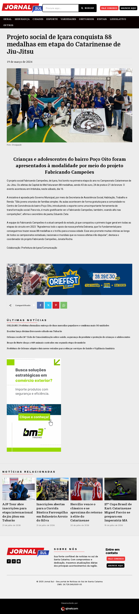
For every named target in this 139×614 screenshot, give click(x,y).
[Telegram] (19, 561)
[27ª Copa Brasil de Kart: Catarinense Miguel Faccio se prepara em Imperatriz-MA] (120, 489)
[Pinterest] (56, 305)
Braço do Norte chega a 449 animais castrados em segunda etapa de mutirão (46, 343)
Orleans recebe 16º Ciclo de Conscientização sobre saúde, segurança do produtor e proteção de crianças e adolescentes (68, 337)
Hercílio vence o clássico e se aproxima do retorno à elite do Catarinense (86, 512)
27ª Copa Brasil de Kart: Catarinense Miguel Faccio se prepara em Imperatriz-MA (118, 512)
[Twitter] (48, 305)
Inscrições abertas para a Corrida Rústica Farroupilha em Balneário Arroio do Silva (52, 512)
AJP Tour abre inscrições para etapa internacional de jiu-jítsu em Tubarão (17, 512)
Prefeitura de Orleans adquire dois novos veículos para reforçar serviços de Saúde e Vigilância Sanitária (61, 348)
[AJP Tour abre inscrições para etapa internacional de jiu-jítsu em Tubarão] (18, 489)
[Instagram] (14, 561)
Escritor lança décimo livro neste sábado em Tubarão (34, 331)
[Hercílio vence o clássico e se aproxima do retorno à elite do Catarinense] (86, 489)
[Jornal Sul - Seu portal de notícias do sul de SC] (22, 8)
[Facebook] (40, 305)
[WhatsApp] (63, 305)
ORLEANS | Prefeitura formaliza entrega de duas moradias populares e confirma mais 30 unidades (58, 325)
